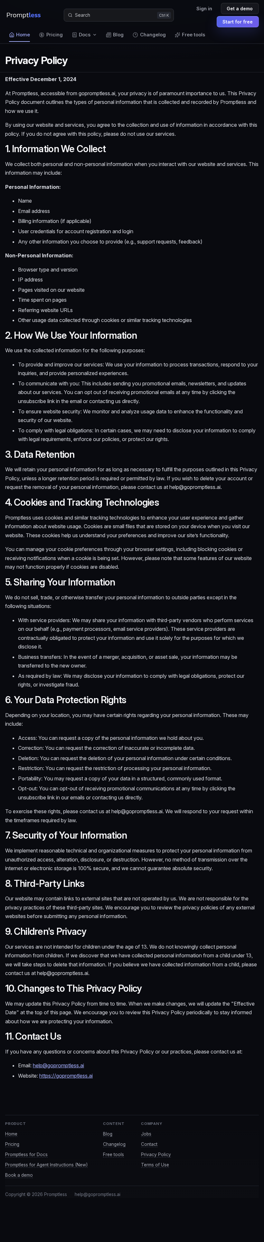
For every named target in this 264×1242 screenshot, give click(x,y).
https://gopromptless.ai (66, 1075)
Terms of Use (155, 1164)
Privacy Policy (156, 1154)
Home (11, 1133)
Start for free (237, 21)
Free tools (113, 1154)
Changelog (114, 1144)
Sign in (204, 8)
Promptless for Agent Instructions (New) (46, 1164)
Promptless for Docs (26, 1154)
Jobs (146, 1133)
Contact (149, 1144)
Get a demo (240, 8)
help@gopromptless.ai (58, 1065)
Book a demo (19, 1175)
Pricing (12, 1144)
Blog (107, 1133)
